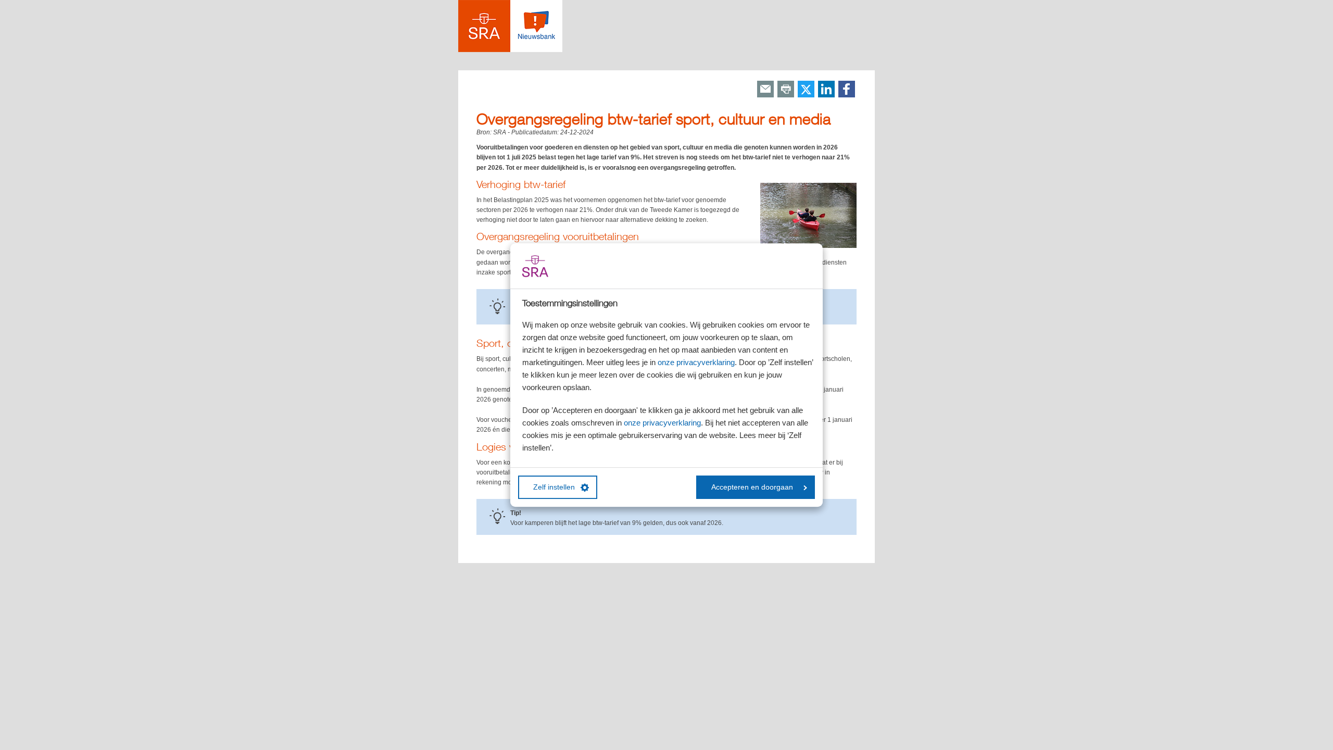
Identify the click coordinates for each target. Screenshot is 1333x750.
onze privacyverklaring (696, 362)
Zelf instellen (554, 487)
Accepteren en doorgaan (752, 487)
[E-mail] (765, 90)
